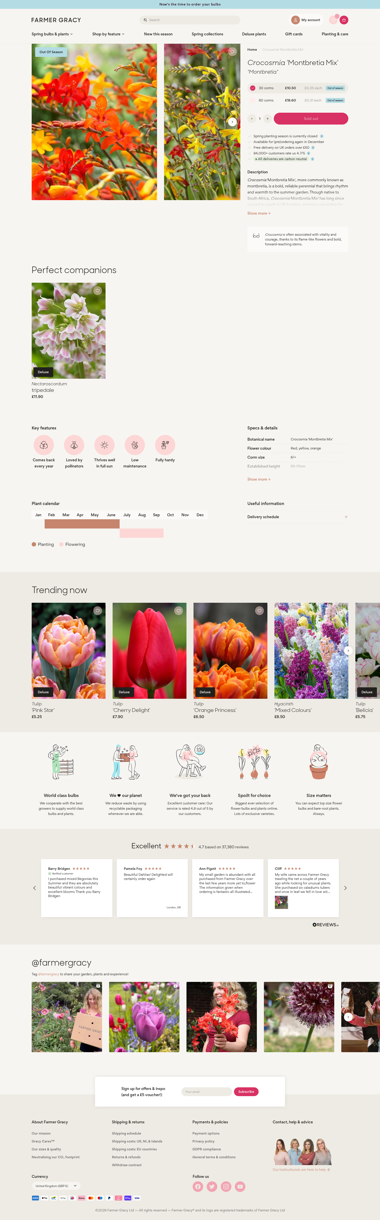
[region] (190, 888)
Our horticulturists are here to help (299, 1170)
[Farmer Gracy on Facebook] (198, 1186)
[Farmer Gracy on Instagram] (226, 1186)
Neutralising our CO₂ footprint (56, 1157)
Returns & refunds (126, 1157)
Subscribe (246, 1092)
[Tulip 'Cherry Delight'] (149, 651)
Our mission (41, 1133)
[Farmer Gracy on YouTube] (240, 1186)
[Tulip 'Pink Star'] (69, 651)
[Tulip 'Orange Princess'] (230, 651)
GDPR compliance (206, 1149)
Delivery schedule (263, 516)
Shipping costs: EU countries (134, 1149)
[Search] (145, 20)
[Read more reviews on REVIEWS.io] (325, 925)
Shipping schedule (126, 1133)
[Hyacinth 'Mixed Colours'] (311, 651)
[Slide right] (232, 122)
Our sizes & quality (46, 1149)
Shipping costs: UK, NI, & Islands (137, 1141)
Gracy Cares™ (43, 1141)
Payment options (205, 1133)
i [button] (308, 153)
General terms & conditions (214, 1157)
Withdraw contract (127, 1165)
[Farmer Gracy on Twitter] (212, 1186)
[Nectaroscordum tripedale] (69, 331)
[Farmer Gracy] (56, 20)
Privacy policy (203, 1141)
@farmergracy (48, 974)
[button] (34, 888)
